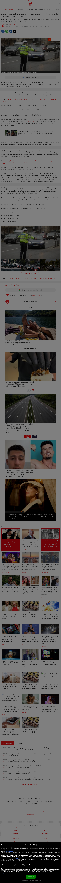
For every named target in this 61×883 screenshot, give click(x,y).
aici (17, 858)
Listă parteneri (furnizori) (6, 873)
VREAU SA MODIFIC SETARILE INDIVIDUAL (30, 880)
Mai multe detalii (9, 851)
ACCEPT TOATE (30, 877)
